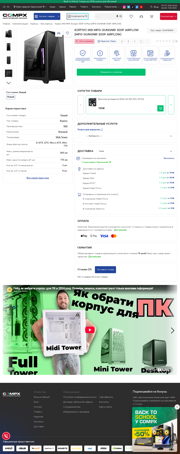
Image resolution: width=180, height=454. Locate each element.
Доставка (39, 427)
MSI (66, 126)
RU (8, 7)
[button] (80, 104)
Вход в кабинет (42, 397)
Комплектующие (20, 24)
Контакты (96, 7)
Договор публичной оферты (78, 402)
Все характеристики (38, 178)
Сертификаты (106, 397)
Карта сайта (105, 407)
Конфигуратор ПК (79, 16)
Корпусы (34, 24)
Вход (155, 7)
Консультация (167, 16)
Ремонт (72, 7)
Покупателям (111, 7)
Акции (52, 7)
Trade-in (84, 7)
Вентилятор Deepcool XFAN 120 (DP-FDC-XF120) (121, 99)
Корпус (64, 121)
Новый (64, 115)
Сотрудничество (72, 407)
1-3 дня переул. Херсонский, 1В (96, 162)
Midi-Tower (62, 137)
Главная (6, 24)
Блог (36, 402)
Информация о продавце (76, 412)
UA (4, 7)
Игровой (63, 132)
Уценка (62, 7)
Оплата (38, 407)
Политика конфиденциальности (79, 397)
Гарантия (38, 417)
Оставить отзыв (105, 270)
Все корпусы (46, 24)
